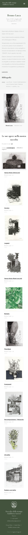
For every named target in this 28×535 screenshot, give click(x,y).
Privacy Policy (9, 525)
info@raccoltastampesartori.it (14, 521)
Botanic (7, 314)
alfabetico (20, 148)
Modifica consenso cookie (14, 527)
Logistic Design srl (16, 532)
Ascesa (6, 208)
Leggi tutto (5, 72)
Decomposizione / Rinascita (14, 419)
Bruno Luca (9, 125)
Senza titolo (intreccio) (12, 172)
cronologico (11, 148)
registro (4, 149)
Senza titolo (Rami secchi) (13, 278)
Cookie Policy (17, 525)
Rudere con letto (10, 490)
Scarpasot (7, 384)
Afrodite (7, 455)
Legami (6, 243)
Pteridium (7, 349)
